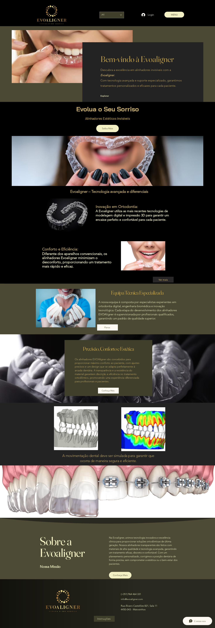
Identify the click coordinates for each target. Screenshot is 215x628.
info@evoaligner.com (132, 599)
